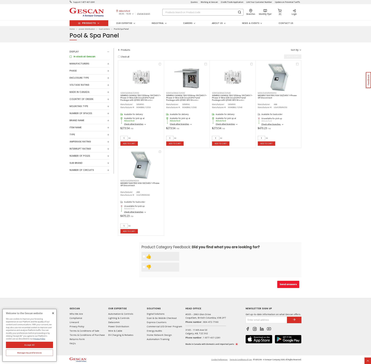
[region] (29, 335)
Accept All (29, 345)
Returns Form (77, 339)
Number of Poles (80, 155)
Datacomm (114, 322)
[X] (53, 313)
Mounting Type (79, 106)
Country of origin (81, 99)
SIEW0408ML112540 (221, 93)
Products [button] (89, 23)
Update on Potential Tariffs (287, 2)
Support (77, 2)
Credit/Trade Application (232, 2)
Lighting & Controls (119, 318)
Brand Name (77, 120)
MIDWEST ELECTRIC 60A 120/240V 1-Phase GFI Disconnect (139, 184)
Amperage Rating (80, 141)
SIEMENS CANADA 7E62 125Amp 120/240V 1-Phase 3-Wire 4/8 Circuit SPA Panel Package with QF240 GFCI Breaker (232, 97)
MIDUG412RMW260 (129, 180)
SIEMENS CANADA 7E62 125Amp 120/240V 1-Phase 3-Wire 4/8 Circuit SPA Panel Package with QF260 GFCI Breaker (186, 97)
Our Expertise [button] (124, 23)
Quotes (194, 2)
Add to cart (129, 143)
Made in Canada (80, 91)
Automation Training (158, 339)
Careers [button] (188, 23)
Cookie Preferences (219, 360)
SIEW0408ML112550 (129, 93)
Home (72, 29)
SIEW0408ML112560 (175, 93)
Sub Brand (76, 162)
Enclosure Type (79, 77)
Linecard (74, 322)
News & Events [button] (250, 23)
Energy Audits (154, 330)
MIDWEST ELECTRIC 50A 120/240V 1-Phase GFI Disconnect (277, 96)
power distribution (87, 29)
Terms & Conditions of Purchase (87, 335)
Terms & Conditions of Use (241, 359)
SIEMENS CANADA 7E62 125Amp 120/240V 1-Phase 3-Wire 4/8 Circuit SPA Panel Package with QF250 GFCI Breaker (140, 97)
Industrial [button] (158, 23)
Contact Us (286, 23)
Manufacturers (79, 63)
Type (72, 134)
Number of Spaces (81, 113)
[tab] (89, 51)
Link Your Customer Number (259, 2)
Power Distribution (118, 326)
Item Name (76, 127)
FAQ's (73, 343)
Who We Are (76, 313)
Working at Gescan (209, 2)
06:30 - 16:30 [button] (125, 14)
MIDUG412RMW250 (267, 93)
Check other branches (133, 124)
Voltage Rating (79, 84)
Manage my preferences (29, 352)
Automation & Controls (120, 313)
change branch (143, 14)
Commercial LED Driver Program (164, 326)
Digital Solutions (155, 313)
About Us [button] (217, 23)
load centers (104, 29)
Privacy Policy (77, 326)
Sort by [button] (295, 49)
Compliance (76, 318)
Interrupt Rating (80, 148)
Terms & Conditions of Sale (84, 330)
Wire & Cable (115, 330)
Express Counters (156, 322)
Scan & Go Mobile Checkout (162, 318)
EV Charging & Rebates (120, 335)
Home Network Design (159, 335)
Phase (73, 70)
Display (74, 51)
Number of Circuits (82, 170)
